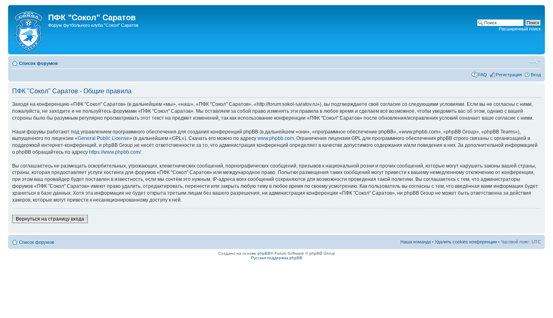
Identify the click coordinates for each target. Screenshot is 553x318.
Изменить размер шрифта (535, 61)
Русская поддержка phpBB (276, 258)
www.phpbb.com (275, 138)
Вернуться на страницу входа (50, 219)
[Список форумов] (29, 29)
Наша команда (415, 241)
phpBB (263, 253)
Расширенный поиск (520, 28)
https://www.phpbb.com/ (115, 152)
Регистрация (509, 74)
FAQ (482, 74)
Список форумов (38, 63)
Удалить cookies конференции (466, 241)
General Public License (103, 138)
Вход (536, 74)
